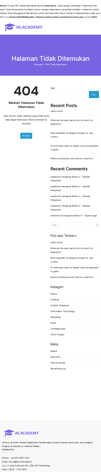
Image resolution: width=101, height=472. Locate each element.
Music (53, 323)
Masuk (53, 351)
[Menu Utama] (96, 27)
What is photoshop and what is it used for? (71, 158)
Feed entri (55, 357)
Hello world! (56, 111)
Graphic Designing (59, 305)
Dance (53, 293)
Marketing (55, 317)
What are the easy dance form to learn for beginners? (71, 122)
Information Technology (62, 311)
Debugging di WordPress (25, 13)
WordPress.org (57, 368)
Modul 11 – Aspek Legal (85, 215)
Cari (52, 88)
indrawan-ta (56, 215)
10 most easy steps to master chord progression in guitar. (74, 148)
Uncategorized (57, 328)
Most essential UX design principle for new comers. (71, 135)
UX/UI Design (57, 334)
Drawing (54, 299)
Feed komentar (57, 362)
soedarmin (55, 176)
